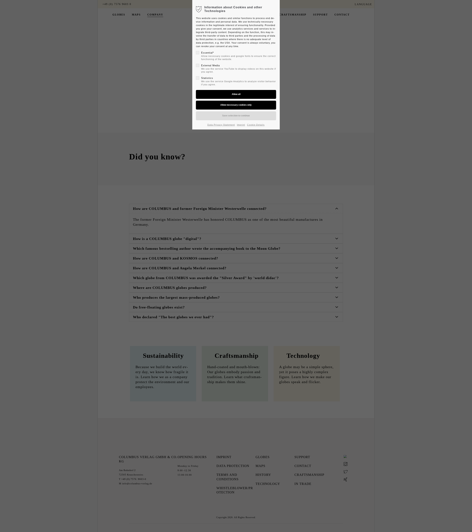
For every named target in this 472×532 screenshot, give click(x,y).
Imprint (241, 125)
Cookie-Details (256, 125)
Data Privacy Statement (221, 125)
